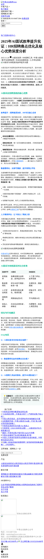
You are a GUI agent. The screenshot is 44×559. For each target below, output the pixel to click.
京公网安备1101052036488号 (32, 541)
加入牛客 (4, 492)
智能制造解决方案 (19, 474)
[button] (22, 7)
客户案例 (4, 9)
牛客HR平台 (5, 253)
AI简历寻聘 (27, 463)
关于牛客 (4, 489)
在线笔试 (10, 463)
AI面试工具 (14, 209)
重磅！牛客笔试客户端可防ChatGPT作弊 (18, 433)
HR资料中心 (13, 389)
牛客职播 (15, 466)
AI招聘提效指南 (27, 485)
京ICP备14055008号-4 (9, 541)
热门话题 (4, 35)
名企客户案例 (8, 487)
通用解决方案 (6, 474)
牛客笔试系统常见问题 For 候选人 (15, 426)
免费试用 (25, 18)
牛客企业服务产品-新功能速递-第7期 (16, 435)
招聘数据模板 (15, 485)
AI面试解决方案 (14, 476)
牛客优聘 (35, 463)
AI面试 (3, 463)
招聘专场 (8, 466)
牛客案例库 (19, 161)
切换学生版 (5, 16)
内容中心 (11, 35)
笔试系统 (21, 349)
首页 (3, 4)
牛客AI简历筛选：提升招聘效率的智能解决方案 (21, 419)
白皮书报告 (5, 485)
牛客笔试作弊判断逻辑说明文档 (15, 412)
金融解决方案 (31, 474)
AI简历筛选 (18, 463)
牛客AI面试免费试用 (16, 327)
